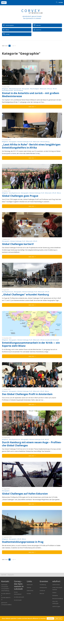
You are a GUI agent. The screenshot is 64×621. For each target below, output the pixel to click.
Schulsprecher (43, 587)
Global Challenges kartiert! (18, 244)
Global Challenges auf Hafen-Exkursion (25, 493)
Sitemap (29, 587)
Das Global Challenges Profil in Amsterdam (27, 394)
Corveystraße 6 (5, 588)
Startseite (3, 574)
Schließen (50, 618)
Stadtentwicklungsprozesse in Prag (22, 541)
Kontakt (29, 593)
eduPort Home (56, 584)
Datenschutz (30, 590)
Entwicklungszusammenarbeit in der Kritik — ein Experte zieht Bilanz (31, 344)
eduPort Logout (56, 606)
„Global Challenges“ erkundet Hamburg (25, 294)
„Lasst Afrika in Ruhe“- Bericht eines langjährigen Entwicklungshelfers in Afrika (31, 146)
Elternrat (42, 593)
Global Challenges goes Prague (20, 195)
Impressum (29, 584)
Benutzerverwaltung (57, 598)
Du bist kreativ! (18, 600)
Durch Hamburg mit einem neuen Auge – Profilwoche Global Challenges (31, 444)
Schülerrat (42, 590)
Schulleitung (43, 584)
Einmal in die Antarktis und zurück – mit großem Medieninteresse (30, 94)
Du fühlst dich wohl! (19, 597)
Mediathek (55, 595)
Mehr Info (58, 618)
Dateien (54, 592)
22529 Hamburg (5, 590)
